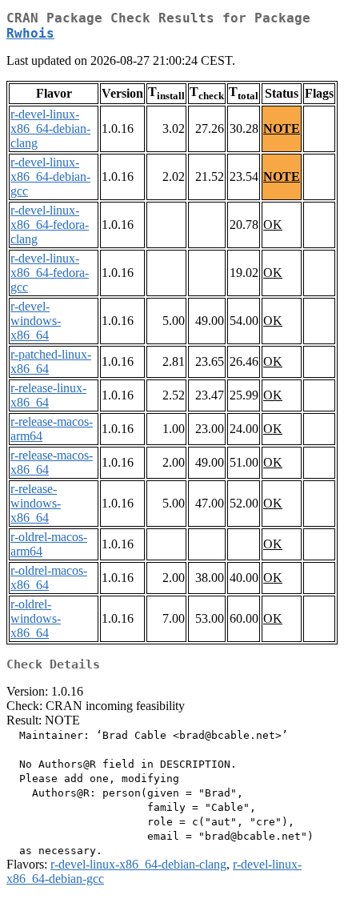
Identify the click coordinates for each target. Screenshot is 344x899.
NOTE (281, 128)
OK (272, 224)
